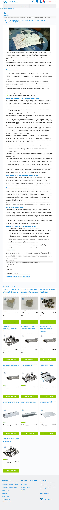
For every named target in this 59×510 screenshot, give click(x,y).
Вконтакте (24, 484)
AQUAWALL (13, 2)
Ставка (8, 266)
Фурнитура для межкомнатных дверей (10, 484)
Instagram (24, 490)
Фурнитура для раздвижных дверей (13, 270)
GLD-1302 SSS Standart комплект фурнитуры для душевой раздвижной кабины (29, 365)
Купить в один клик (11, 322)
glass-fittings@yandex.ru (47, 488)
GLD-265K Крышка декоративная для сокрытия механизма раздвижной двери (48, 403)
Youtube (24, 482)
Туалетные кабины (6, 496)
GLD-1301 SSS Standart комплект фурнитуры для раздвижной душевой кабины (10, 328)
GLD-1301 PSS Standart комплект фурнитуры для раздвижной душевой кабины (47, 291)
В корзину (9, 313)
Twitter (24, 489)
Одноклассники (26, 487)
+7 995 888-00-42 (44, 493)
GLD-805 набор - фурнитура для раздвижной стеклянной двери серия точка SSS (11, 440)
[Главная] (5, 2)
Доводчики (4, 493)
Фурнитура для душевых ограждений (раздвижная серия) (17, 277)
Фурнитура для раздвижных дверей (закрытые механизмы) (18, 274)
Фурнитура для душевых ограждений (9, 482)
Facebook (24, 486)
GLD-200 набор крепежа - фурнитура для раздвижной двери (46, 365)
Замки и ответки (5, 490)
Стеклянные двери (6, 499)
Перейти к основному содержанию (7, 8)
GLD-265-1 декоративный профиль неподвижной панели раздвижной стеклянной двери (28, 403)
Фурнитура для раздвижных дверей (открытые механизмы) (18, 276)
